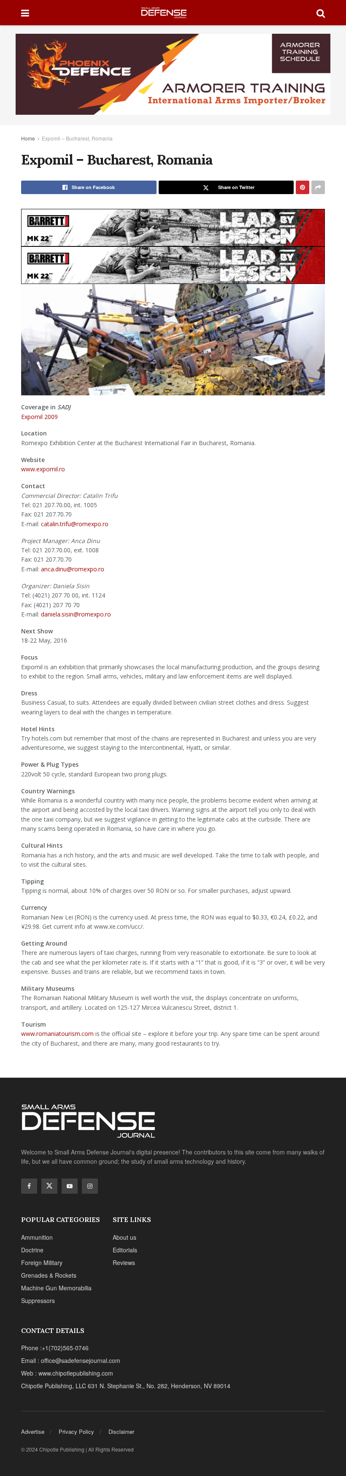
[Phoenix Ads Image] (173, 73)
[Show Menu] (25, 12)
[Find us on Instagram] (90, 1186)
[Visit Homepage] (173, 13)
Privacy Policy (76, 1431)
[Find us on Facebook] (29, 1186)
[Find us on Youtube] (70, 1186)
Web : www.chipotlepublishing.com (67, 1373)
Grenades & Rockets (48, 1275)
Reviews (124, 1262)
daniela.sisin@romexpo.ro (76, 614)
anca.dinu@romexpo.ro (72, 569)
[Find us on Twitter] (49, 1186)
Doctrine (32, 1250)
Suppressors (38, 1300)
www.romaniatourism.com (57, 1034)
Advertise (32, 1431)
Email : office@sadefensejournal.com (70, 1360)
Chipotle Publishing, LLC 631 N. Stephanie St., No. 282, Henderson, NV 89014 (125, 1385)
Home (28, 138)
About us (124, 1237)
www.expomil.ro (43, 469)
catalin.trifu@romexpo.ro (74, 524)
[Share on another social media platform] (318, 187)
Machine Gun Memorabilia (56, 1288)
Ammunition (37, 1237)
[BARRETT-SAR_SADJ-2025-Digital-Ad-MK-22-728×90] (173, 226)
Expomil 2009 (39, 417)
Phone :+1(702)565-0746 (55, 1348)
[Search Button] (320, 12)
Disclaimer (121, 1431)
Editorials (125, 1250)
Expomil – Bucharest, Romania (77, 138)
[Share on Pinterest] (302, 187)
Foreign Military (41, 1262)
